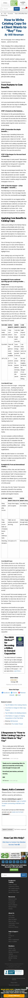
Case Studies (12, 925)
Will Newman (14, 721)
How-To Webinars (13, 905)
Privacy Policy (14, 982)
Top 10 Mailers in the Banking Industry (15, 713)
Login (10, 960)
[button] (5, 3)
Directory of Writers (13, 927)
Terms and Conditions (14, 985)
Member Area (12, 948)
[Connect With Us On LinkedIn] (14, 861)
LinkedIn (11, 695)
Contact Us (11, 935)
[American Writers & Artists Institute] (14, 3)
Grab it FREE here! (14, 996)
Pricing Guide (12, 903)
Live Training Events (13, 890)
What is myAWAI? (13, 941)
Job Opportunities (13, 956)
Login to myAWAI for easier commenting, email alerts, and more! (14, 803)
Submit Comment (8, 829)
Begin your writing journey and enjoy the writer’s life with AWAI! (14, 867)
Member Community (14, 952)
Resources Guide (13, 899)
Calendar (11, 954)
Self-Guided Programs (14, 888)
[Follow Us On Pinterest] (10, 861)
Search (16, 9)
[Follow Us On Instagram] (17, 861)
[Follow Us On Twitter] (6, 861)
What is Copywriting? (14, 939)
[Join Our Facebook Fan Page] (3, 861)
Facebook (7, 693)
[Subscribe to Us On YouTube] (21, 861)
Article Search (12, 901)
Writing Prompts (12, 907)
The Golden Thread (17, 724)
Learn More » (17, 671)
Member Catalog (13, 958)
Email (18, 695)
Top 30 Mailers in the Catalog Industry (16, 705)
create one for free (17, 812)
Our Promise (11, 917)
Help (10, 934)
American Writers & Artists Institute (18, 979)
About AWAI (11, 915)
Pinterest (23, 693)
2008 (5, 13)
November (10, 13)
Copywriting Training (14, 886)
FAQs (10, 937)
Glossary (11, 909)
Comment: (6, 814)
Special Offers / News (14, 892)
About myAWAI (12, 950)
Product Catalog (13, 884)
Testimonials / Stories (14, 923)
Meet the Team (12, 921)
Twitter (15, 693)
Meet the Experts (13, 919)
